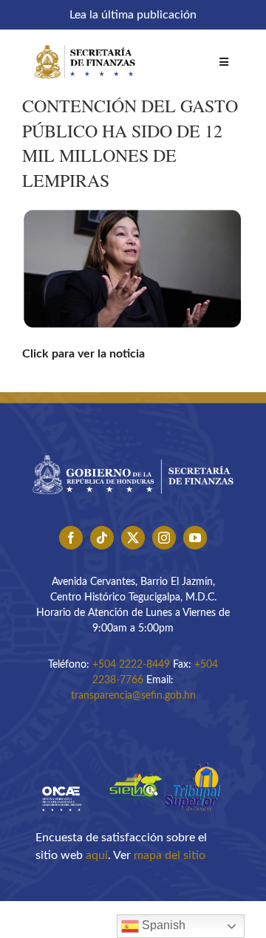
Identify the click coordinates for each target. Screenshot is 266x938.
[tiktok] (102, 538)
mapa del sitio (169, 855)
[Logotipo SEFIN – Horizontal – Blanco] (85, 43)
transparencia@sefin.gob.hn (133, 696)
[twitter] (133, 538)
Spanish (162, 925)
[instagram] (164, 538)
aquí (97, 855)
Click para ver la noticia (83, 354)
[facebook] (71, 538)
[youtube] (195, 538)
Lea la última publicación (133, 15)
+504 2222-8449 (131, 665)
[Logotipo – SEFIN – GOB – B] (133, 451)
